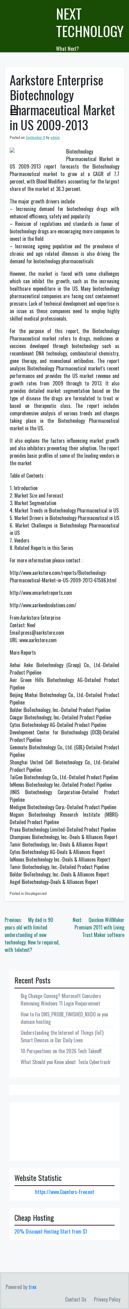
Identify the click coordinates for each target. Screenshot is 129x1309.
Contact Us (75, 1299)
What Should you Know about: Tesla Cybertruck (65, 1062)
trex (32, 1287)
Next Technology (90, 22)
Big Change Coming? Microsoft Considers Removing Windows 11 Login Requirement (61, 999)
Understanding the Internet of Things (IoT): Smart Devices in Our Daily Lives (62, 1036)
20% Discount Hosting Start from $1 (50, 1231)
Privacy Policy (107, 1299)
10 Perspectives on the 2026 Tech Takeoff (61, 1051)
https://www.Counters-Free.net (64, 1192)
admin (55, 137)
